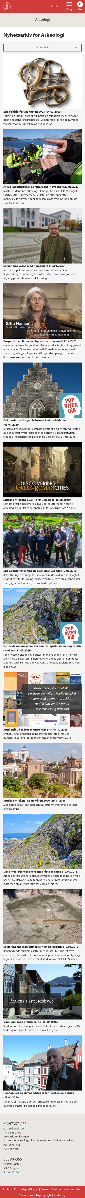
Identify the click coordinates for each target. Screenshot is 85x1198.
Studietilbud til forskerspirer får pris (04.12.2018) (36, 729)
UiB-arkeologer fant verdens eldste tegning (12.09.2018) (40, 871)
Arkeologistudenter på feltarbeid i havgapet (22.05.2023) (41, 187)
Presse (44, 1189)
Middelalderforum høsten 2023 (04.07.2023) (32, 111)
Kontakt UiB (9, 1189)
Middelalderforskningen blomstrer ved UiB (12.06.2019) (40, 571)
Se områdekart (12, 1172)
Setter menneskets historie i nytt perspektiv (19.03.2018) (41, 946)
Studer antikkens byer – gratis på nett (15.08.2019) (37, 500)
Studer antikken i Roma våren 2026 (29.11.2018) (35, 800)
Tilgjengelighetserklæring (51, 1195)
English (55, 6)
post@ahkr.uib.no (13, 1128)
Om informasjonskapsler (65, 1189)
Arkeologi (42, 19)
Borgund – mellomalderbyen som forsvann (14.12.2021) (40, 341)
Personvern (26, 1195)
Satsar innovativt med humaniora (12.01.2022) (34, 266)
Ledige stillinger (28, 1189)
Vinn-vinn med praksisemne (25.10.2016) (30, 1022)
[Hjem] (7, 6)
